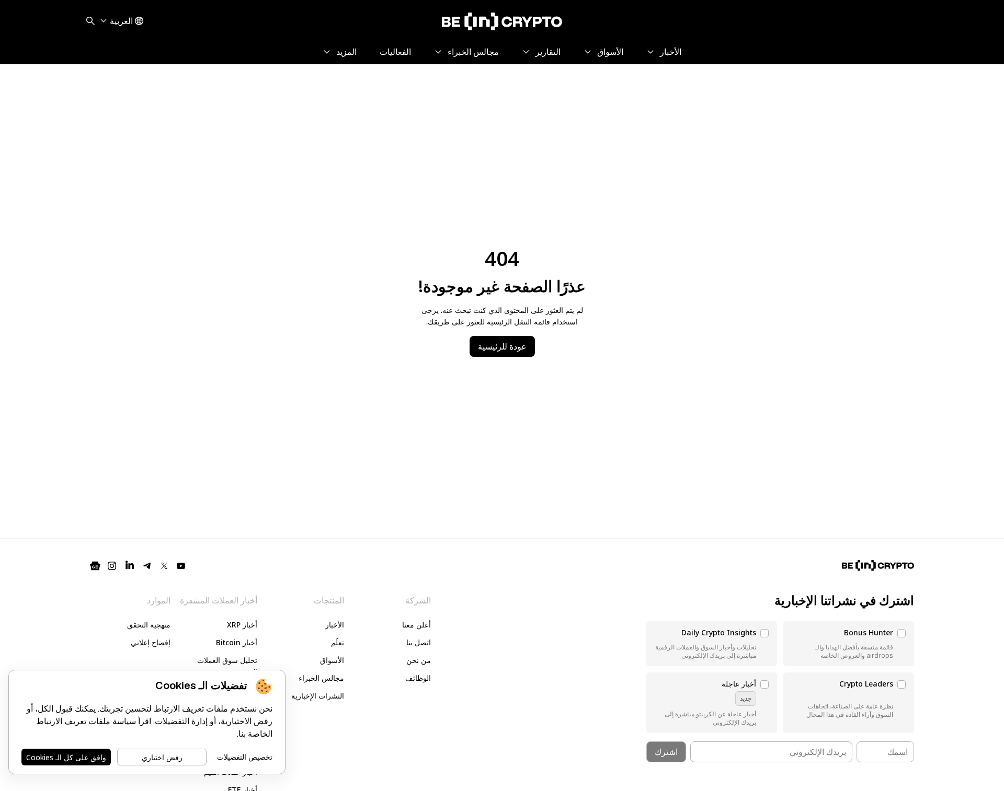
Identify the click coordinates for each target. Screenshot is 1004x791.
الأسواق (332, 660)
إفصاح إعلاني (150, 642)
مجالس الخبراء (321, 678)
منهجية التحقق (148, 625)
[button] (848, 643)
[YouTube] (181, 566)
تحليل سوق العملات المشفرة (227, 666)
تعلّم (337, 642)
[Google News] (95, 566)
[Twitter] (164, 566)
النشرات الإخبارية (317, 696)
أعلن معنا (416, 625)
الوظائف (418, 678)
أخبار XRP (242, 625)
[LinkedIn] (129, 566)
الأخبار (334, 625)
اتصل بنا (418, 642)
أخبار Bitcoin (236, 642)
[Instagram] (112, 566)
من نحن (418, 660)
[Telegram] (147, 566)
